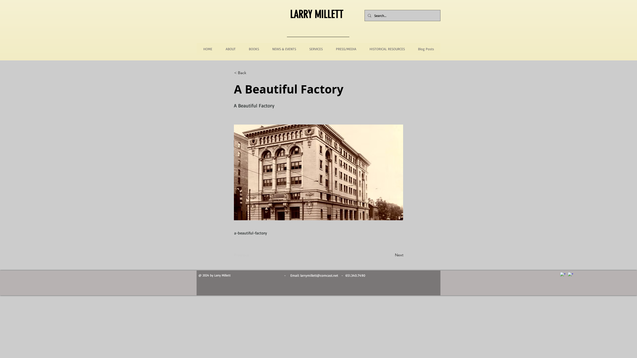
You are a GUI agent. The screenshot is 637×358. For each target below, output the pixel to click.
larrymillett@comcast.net (319, 275)
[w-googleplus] (570, 274)
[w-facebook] (562, 274)
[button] (250, 73)
